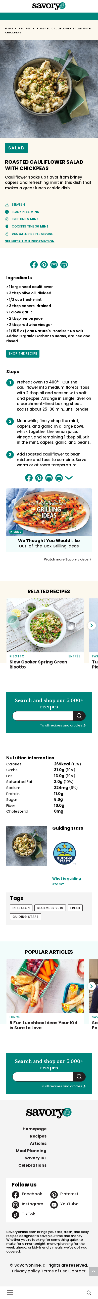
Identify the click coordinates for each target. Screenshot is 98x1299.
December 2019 (50, 908)
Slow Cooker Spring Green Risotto (38, 664)
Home (9, 28)
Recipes (25, 28)
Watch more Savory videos (66, 559)
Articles (38, 1143)
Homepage (34, 1129)
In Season (21, 908)
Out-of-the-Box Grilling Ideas (49, 546)
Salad (16, 148)
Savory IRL (35, 1158)
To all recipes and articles (61, 725)
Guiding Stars (26, 917)
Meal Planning (31, 1151)
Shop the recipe (23, 354)
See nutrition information (30, 241)
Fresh (75, 908)
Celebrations (32, 1165)
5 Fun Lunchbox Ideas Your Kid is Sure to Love (43, 1025)
